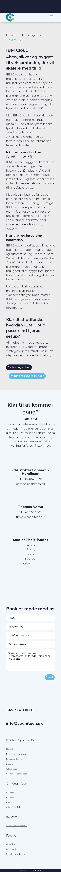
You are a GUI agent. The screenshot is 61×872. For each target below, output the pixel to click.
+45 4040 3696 (33, 479)
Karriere (10, 802)
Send (49, 677)
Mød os (10, 792)
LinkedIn (10, 844)
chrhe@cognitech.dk (30, 483)
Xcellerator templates (16, 774)
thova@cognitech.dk (30, 517)
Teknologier (12, 769)
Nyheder (10, 749)
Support (10, 764)
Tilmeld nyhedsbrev (15, 854)
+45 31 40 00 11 (19, 710)
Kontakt (10, 797)
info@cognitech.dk (24, 723)
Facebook (11, 849)
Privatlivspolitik (13, 807)
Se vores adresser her (16, 825)
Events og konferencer (17, 754)
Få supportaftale (14, 759)
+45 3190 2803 (32, 512)
